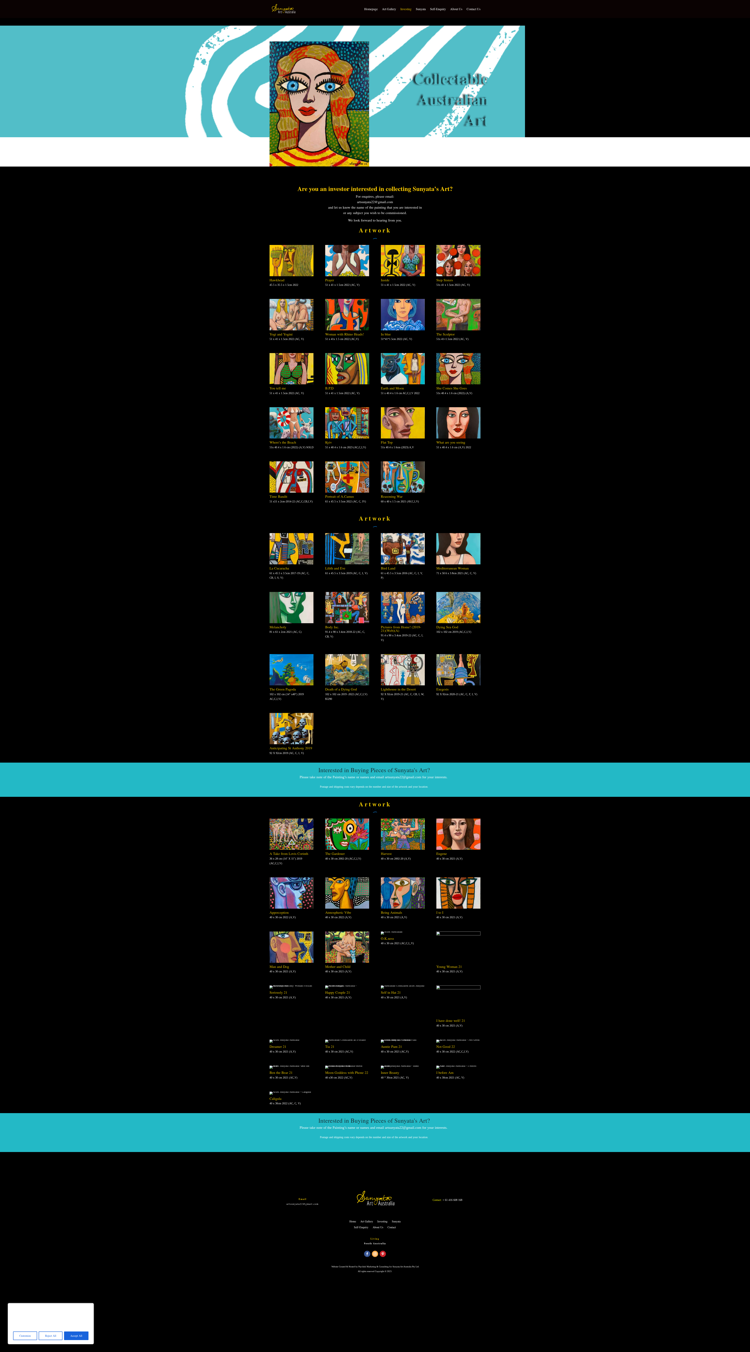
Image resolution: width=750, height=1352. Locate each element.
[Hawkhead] (291, 275)
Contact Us (473, 9)
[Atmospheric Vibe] (347, 907)
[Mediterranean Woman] (458, 563)
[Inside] (403, 275)
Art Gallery (389, 9)
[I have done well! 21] (458, 988)
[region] (51, 1323)
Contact (392, 1227)
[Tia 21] (345, 1039)
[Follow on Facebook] (367, 1254)
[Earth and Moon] (403, 383)
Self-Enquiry (438, 9)
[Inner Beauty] (403, 1065)
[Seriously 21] (291, 985)
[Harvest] (403, 849)
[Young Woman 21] (458, 934)
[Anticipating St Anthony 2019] (291, 743)
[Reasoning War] (403, 491)
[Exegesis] (458, 684)
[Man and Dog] (291, 962)
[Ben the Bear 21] (291, 1065)
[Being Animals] (403, 907)
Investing (406, 9)
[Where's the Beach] (291, 437)
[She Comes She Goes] (458, 383)
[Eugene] (458, 849)
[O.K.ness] (391, 931)
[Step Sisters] (458, 275)
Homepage (371, 9)
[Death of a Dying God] (347, 684)
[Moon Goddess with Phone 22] (347, 1065)
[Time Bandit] (291, 491)
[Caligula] (290, 1091)
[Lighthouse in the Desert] (403, 684)
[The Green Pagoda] (291, 684)
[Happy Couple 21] (347, 985)
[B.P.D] (347, 383)
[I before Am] (458, 1065)
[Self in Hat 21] (402, 985)
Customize (25, 1336)
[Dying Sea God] (458, 622)
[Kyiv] (347, 437)
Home (352, 1221)
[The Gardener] (347, 849)
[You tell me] (291, 383)
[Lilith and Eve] (347, 563)
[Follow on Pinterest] (383, 1254)
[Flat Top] (403, 437)
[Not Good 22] (458, 1039)
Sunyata (421, 9)
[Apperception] (291, 907)
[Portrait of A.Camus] (347, 491)
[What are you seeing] (458, 437)
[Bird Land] (403, 563)
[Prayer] (347, 275)
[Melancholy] (291, 622)
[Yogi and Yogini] (291, 329)
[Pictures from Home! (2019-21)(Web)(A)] (403, 622)
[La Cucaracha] (291, 563)
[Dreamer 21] (284, 1039)
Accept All (76, 1336)
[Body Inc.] (347, 622)
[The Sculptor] (458, 329)
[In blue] (403, 329)
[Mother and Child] (347, 962)
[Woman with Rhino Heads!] (347, 329)
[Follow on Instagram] (375, 1254)
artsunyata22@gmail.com (375, 201)
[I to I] (458, 907)
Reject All (50, 1336)
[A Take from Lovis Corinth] (291, 849)
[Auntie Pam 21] (403, 1039)
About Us (456, 9)
